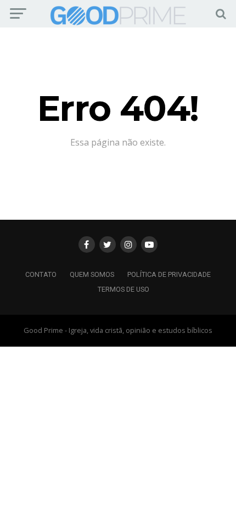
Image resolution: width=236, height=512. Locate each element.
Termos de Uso (123, 289)
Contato (41, 274)
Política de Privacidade (169, 274)
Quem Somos (92, 274)
